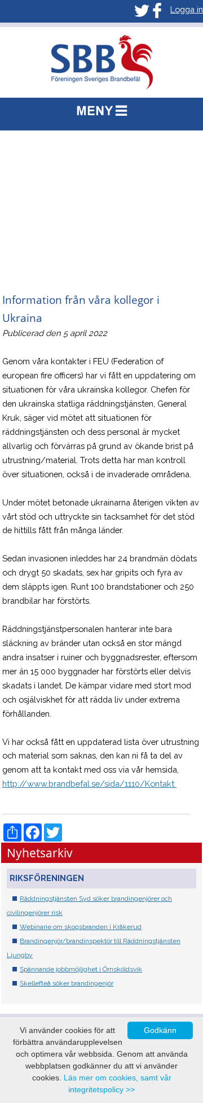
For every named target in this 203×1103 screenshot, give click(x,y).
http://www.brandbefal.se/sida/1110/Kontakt (89, 783)
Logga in (186, 9)
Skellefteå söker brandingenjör (66, 983)
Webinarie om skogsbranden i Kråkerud (81, 927)
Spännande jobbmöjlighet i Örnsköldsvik (81, 969)
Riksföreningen (47, 878)
